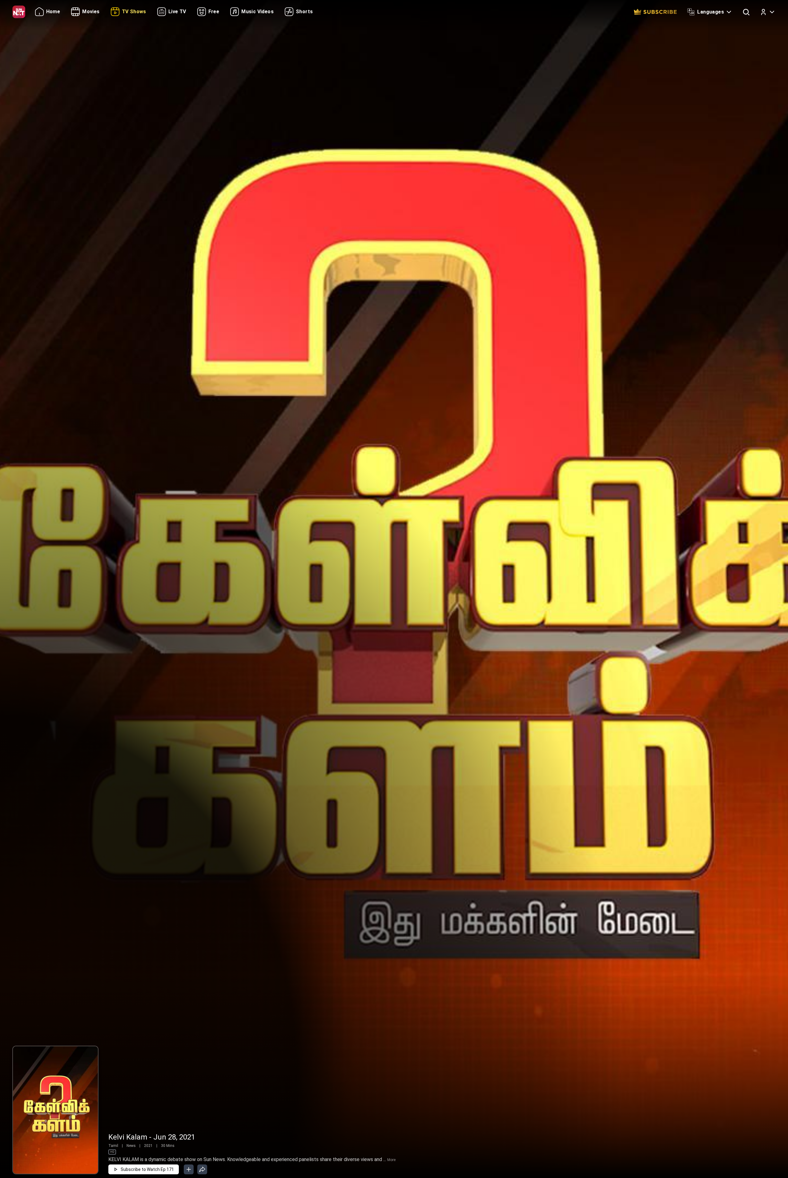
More (391, 1160)
